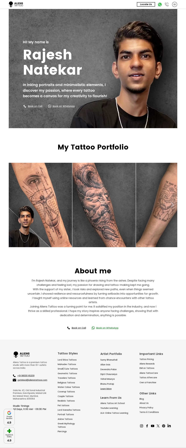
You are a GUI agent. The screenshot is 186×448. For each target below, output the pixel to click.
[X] (158, 426)
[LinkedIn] (169, 426)
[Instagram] (142, 426)
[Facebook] (147, 426)
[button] (39, 106)
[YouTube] (153, 426)
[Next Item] (172, 205)
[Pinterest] (164, 426)
